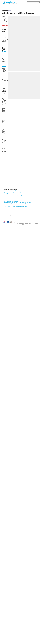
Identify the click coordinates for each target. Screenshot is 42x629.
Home (3, 5)
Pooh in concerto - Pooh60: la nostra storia (11, 201)
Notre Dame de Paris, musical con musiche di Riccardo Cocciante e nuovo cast (18, 202)
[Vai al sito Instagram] (39, 5)
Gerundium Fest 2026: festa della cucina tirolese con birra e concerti (16, 205)
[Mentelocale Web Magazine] (9, 2)
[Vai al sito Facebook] (36, 5)
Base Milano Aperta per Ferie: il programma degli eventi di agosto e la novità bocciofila (20, 195)
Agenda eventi (7, 5)
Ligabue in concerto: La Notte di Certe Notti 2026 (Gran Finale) (15, 206)
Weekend (16, 5)
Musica (9, 10)
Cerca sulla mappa (5, 21)
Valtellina (4, 51)
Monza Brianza (4, 10)
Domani (13, 5)
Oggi (10, 5)
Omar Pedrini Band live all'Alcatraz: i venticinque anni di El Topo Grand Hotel (18, 203)
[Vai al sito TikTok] (38, 5)
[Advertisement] (21, 170)
